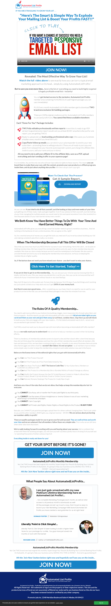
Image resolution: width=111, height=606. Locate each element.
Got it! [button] (101, 603)
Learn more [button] (59, 603)
